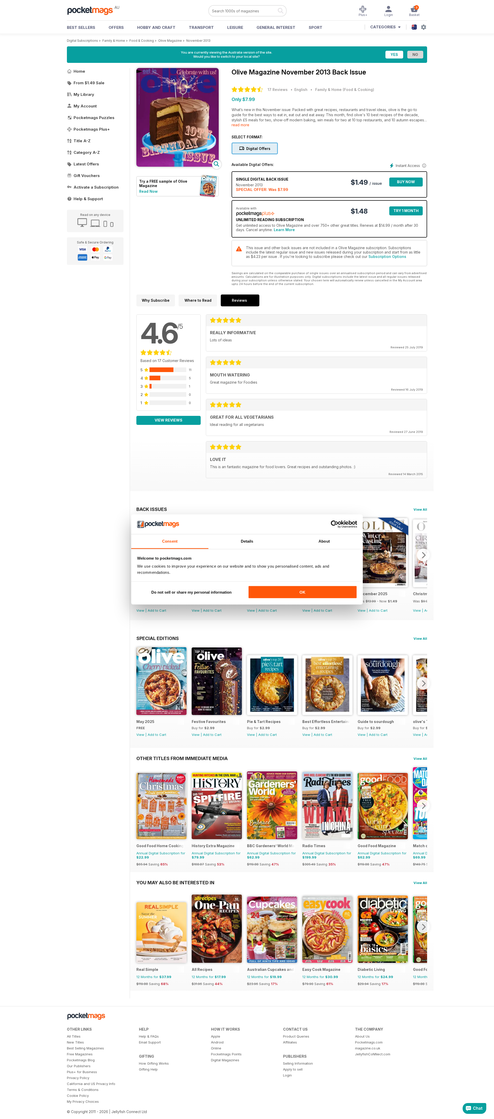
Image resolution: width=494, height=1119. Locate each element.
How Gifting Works (154, 1063)
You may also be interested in (175, 882)
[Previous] (140, 683)
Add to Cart (157, 610)
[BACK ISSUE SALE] (383, 586)
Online (216, 1048)
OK (302, 592)
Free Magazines (80, 1054)
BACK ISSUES (151, 509)
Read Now (148, 191)
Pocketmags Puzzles (94, 117)
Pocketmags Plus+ (92, 129)
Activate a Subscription (96, 187)
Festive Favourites (209, 721)
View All (420, 509)
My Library (84, 94)
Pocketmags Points (226, 1054)
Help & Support (88, 198)
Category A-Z (87, 152)
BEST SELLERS (81, 27)
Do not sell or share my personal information (191, 592)
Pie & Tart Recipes (264, 721)
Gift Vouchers (87, 175)
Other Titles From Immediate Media (182, 758)
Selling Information (298, 1063)
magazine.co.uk (367, 1048)
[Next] (423, 555)
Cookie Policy (78, 1095)
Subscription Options (387, 256)
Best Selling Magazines (85, 1048)
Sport (315, 27)
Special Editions (157, 638)
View (140, 610)
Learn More (284, 230)
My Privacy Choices (83, 1101)
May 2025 (145, 721)
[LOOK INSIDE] (177, 165)
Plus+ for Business (82, 1072)
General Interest (276, 27)
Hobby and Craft (156, 27)
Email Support (150, 1042)
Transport (201, 27)
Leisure (235, 27)
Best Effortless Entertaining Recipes (326, 721)
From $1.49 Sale (89, 82)
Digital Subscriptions (82, 41)
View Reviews (168, 420)
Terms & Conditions (83, 1090)
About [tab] (324, 541)
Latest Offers (86, 164)
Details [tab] (247, 541)
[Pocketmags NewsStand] (92, 10)
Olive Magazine (170, 41)
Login (287, 1075)
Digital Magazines (225, 1060)
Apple (215, 1036)
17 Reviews (278, 89)
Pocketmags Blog (81, 1060)
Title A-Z (82, 140)
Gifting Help (148, 1069)
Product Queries (296, 1036)
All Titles (74, 1036)
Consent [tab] (170, 541)
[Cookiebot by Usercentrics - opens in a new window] (334, 524)
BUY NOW (406, 182)
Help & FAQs (149, 1036)
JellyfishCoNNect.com (372, 1054)
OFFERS (116, 27)
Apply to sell (293, 1069)
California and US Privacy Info (91, 1084)
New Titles (75, 1042)
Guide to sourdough (376, 721)
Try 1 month (406, 210)
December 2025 (372, 594)
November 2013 (198, 41)
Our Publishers (79, 1066)
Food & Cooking (141, 41)
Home (79, 71)
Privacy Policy (78, 1078)
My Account (85, 106)
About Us (362, 1036)
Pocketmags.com (369, 1042)
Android (217, 1042)
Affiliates (290, 1042)
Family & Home (113, 41)
